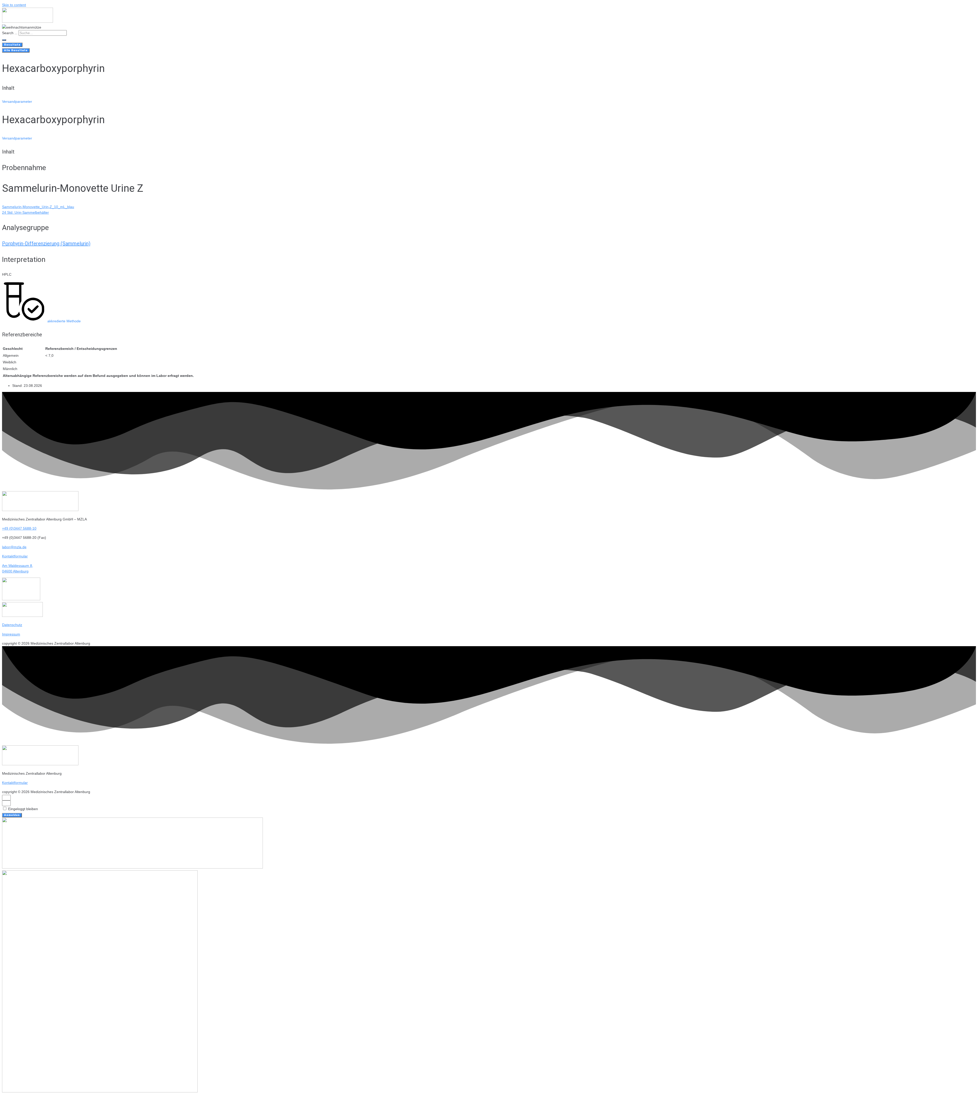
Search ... (10, 33)
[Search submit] (4, 40)
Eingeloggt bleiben (22, 809)
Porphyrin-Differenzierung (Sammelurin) (46, 243)
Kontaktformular (15, 556)
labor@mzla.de (14, 547)
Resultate (12, 44)
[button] (17, 101)
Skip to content (14, 5)
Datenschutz (12, 625)
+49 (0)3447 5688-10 (19, 528)
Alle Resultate (16, 50)
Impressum (11, 634)
